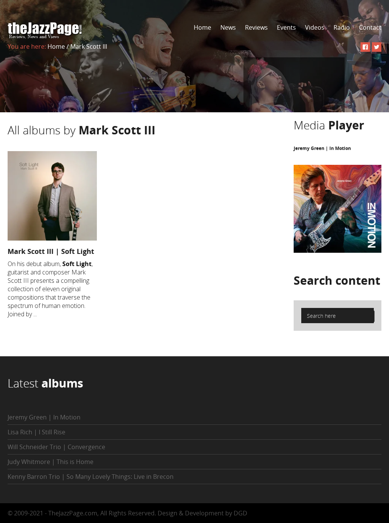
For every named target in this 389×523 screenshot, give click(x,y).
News (228, 27)
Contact (370, 27)
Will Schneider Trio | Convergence (56, 447)
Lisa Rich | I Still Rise (36, 432)
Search (337, 280)
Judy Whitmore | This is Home (50, 462)
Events (286, 27)
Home (202, 27)
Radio (342, 27)
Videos (314, 27)
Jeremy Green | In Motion (322, 148)
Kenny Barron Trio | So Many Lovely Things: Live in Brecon (91, 476)
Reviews (256, 27)
